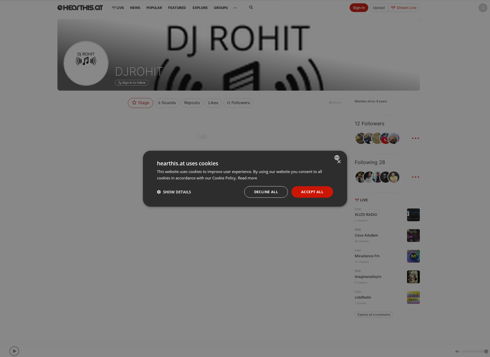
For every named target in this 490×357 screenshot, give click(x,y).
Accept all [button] (312, 191)
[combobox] (337, 157)
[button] (174, 191)
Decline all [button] (266, 191)
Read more (247, 177)
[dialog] (245, 178)
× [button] (339, 162)
